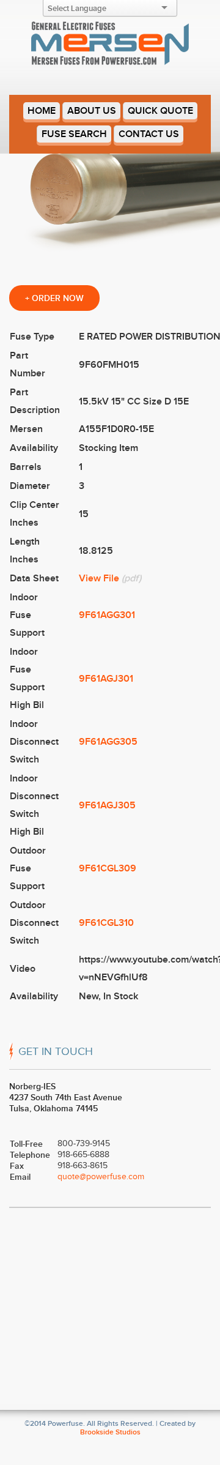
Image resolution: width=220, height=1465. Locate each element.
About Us (91, 110)
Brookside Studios (110, 1432)
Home (42, 110)
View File (99, 578)
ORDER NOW (54, 298)
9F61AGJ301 (106, 678)
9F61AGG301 (107, 615)
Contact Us (149, 134)
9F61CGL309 (107, 868)
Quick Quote (160, 110)
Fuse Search (74, 134)
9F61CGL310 (106, 922)
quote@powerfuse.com (100, 1176)
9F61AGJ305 (107, 805)
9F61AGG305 (108, 741)
